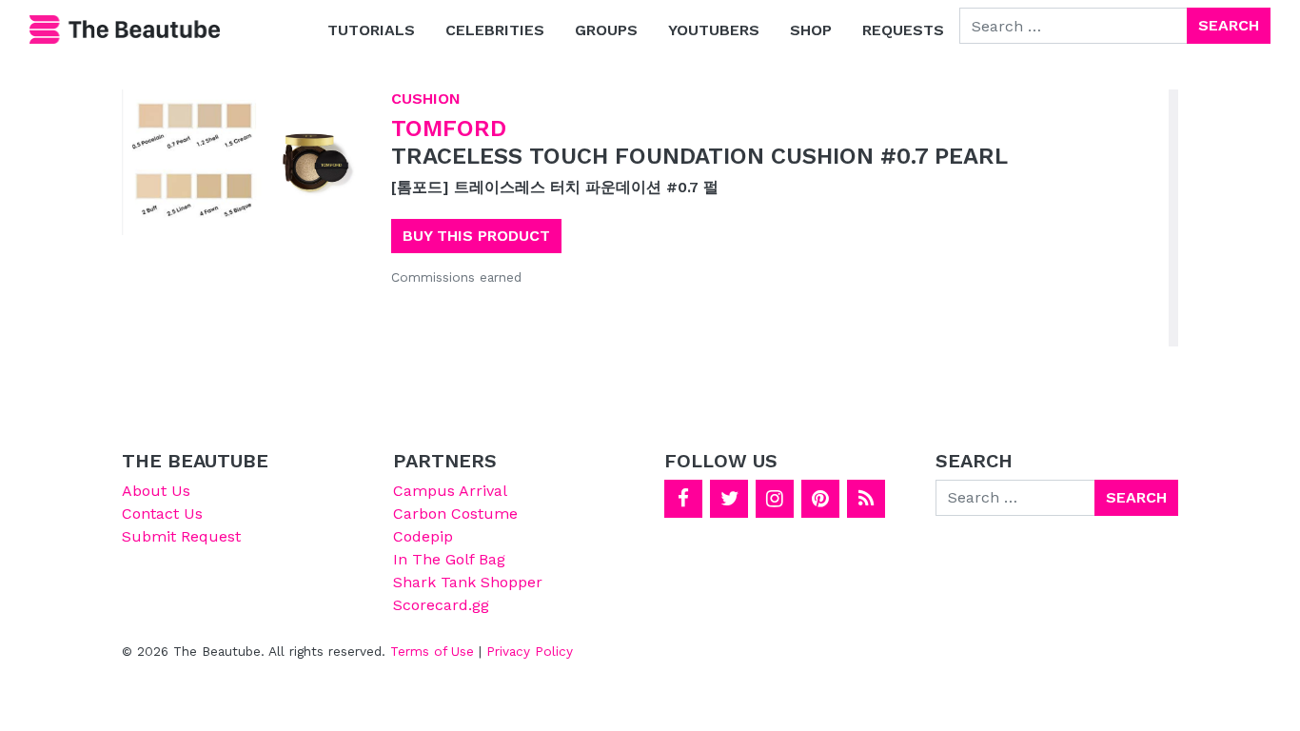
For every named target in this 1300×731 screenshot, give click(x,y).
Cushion (426, 98)
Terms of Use (432, 651)
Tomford (448, 128)
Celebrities (494, 30)
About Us (156, 491)
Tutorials (371, 30)
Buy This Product (476, 236)
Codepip (423, 536)
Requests (903, 30)
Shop (811, 30)
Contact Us (162, 513)
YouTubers (713, 30)
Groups (606, 30)
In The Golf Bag (449, 559)
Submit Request (181, 536)
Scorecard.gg (441, 605)
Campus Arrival (450, 491)
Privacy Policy (529, 651)
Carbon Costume (455, 513)
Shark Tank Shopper (467, 582)
